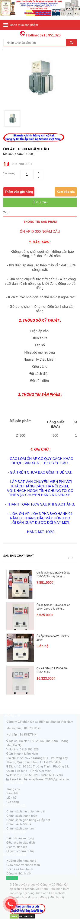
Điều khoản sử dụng (20, 838)
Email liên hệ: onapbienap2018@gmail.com (39, 779)
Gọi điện (41, 202)
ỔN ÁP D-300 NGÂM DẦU (40, 231)
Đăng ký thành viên (19, 873)
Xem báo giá (66, 191)
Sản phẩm (13, 793)
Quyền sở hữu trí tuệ (20, 851)
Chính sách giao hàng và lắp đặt (28, 820)
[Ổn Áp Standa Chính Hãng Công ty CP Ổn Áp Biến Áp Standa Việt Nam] (40, 10)
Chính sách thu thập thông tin (26, 811)
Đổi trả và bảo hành (19, 869)
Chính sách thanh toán (21, 815)
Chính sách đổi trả (18, 824)
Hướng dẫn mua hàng (21, 860)
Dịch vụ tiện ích (16, 846)
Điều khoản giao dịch (20, 842)
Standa (11, 878)
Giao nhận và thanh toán (23, 865)
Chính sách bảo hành (20, 828)
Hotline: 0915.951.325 (43, 35)
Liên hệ (11, 797)
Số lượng (9, 173)
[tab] (40, 222)
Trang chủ (13, 789)
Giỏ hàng (12, 801)
